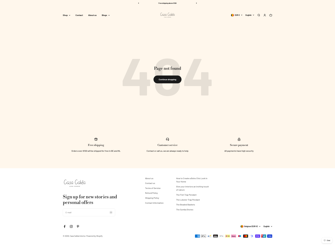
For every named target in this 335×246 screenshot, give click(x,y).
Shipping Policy (152, 198)
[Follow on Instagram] (71, 226)
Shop (65, 15)
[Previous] (138, 3)
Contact (79, 15)
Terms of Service (153, 188)
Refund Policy (151, 193)
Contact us (150, 183)
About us (92, 15)
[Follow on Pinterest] (78, 226)
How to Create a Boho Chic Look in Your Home (191, 180)
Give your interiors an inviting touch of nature (192, 188)
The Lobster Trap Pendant (188, 199)
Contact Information (154, 203)
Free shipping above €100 (167, 3)
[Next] (196, 3)
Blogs (104, 15)
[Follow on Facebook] (64, 226)
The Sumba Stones (184, 209)
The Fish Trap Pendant (186, 194)
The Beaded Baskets (185, 204)
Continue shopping (167, 79)
